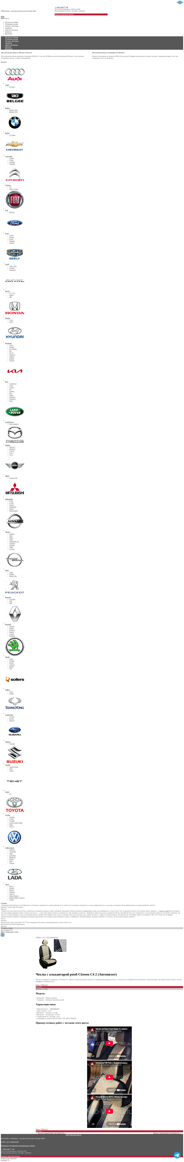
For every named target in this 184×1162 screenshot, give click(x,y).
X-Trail (11, 549)
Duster (11, 628)
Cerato (11, 387)
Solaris (11, 357)
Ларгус (11, 894)
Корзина (4, 1160)
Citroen (38, 937)
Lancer (11, 505)
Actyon (11, 717)
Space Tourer (13, 189)
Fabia (11, 659)
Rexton (11, 721)
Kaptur (11, 632)
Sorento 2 (12, 399)
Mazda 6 (12, 449)
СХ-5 (11, 453)
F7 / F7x (12, 293)
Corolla (11, 821)
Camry (11, 819)
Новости (8, 32)
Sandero (12, 636)
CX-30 (11, 451)
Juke (10, 536)
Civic (11, 320)
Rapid (11, 667)
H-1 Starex (13, 349)
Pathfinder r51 (14, 541)
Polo (10, 861)
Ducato (11, 212)
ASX (11, 501)
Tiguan (11, 863)
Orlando (12, 164)
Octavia (12, 665)
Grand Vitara (13, 767)
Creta (11, 345)
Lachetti (12, 162)
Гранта (11, 888)
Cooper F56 (13, 478)
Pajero (11, 509)
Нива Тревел (14, 896)
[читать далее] (164, 911)
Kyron (11, 719)
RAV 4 (11, 827)
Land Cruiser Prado (16, 823)
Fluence (12, 630)
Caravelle (12, 852)
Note (11, 540)
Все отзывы (5, 930)
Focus (11, 235)
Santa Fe (12, 355)
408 (10, 603)
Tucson (11, 360)
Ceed (11, 386)
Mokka (11, 574)
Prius (11, 825)
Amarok (12, 850)
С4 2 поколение (52, 937)
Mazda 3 (12, 447)
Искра (11, 890)
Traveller (12, 599)
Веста (11, 886)
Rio (10, 393)
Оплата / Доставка (11, 26)
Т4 (10, 794)
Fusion (11, 237)
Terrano (12, 545)
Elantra (11, 347)
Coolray (12, 268)
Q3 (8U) (12, 87)
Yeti (10, 668)
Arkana (11, 626)
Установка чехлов (11, 24)
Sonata (11, 359)
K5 (10, 389)
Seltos (11, 395)
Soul (10, 401)
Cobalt (11, 158)
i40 (10, 351)
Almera (11, 534)
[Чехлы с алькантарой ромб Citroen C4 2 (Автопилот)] (52, 969)
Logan (11, 634)
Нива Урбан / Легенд (17, 898)
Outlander (12, 507)
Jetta (10, 854)
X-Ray (11, 900)
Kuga (11, 239)
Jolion (11, 295)
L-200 (11, 503)
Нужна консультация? (9, 1158)
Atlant (11, 694)
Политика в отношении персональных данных (18, 1146)
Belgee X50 (13, 110)
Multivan (12, 857)
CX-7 (11, 455)
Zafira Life (13, 576)
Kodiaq (11, 661)
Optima (11, 391)
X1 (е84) (12, 135)
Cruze (11, 160)
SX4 (10, 769)
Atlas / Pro (13, 266)
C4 (10, 187)
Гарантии (8, 28)
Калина (12, 892)
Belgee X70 (13, 112)
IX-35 (11, 353)
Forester (12, 744)
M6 (10, 297)
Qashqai (12, 543)
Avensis (12, 817)
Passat (11, 859)
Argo (11, 692)
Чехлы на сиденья (11, 22)
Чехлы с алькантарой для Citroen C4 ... (52, 1133)
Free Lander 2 (14, 424)
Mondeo (12, 241)
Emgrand (12, 270)
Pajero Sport (13, 511)
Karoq (11, 663)
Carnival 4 (12, 384)
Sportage (12, 397)
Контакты (8, 34)
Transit (11, 243)
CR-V (11, 322)
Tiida (11, 547)
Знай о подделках (11, 30)
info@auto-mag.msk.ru (73, 1135)
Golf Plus (12, 855)
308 (10, 601)
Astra (11, 572)
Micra (11, 538)
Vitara (11, 771)
